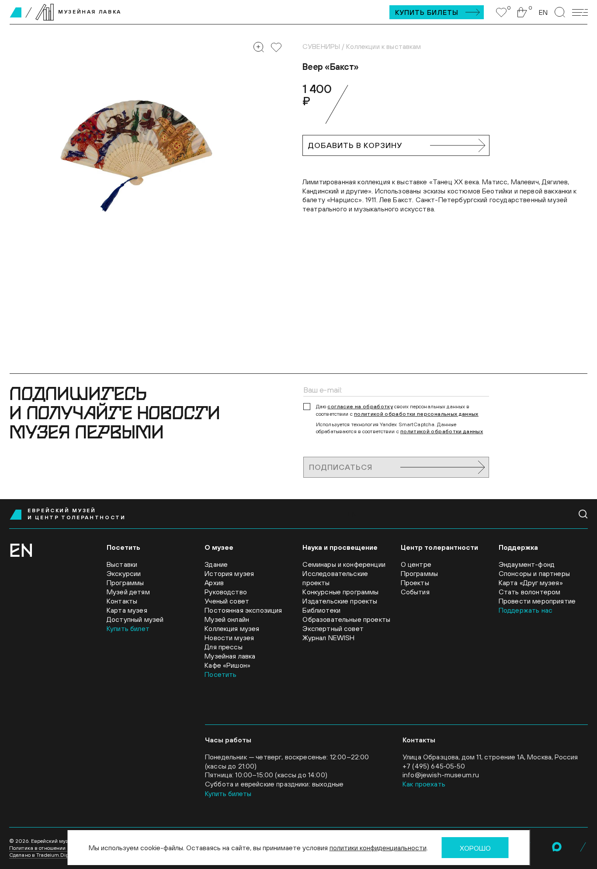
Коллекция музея (232, 628)
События (415, 592)
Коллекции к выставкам (383, 46)
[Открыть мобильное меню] (580, 12)
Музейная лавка (230, 656)
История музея (229, 573)
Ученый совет (227, 601)
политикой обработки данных (441, 431)
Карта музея (127, 610)
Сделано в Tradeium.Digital (42, 855)
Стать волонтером (530, 592)
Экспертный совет (333, 628)
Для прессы (224, 647)
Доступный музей (135, 619)
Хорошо (475, 848)
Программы (125, 582)
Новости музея (229, 637)
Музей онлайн (227, 619)
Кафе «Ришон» (227, 665)
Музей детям (128, 592)
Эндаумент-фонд (527, 564)
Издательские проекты (339, 601)
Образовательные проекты (346, 619)
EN (543, 12)
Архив (214, 582)
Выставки (122, 564)
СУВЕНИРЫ (321, 46)
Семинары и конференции (343, 564)
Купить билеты (426, 12)
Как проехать (424, 784)
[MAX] (557, 847)
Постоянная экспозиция (243, 610)
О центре (416, 564)
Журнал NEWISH (328, 637)
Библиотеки (321, 610)
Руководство (226, 592)
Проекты (415, 582)
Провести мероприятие (537, 601)
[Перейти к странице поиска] (560, 12)
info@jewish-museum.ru (441, 775)
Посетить (220, 674)
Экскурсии (124, 573)
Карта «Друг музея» (531, 582)
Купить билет (128, 628)
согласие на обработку (360, 406)
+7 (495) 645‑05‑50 (434, 766)
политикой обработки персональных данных (416, 414)
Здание (216, 564)
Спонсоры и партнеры (534, 573)
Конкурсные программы (340, 592)
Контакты (122, 601)
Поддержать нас (525, 610)
